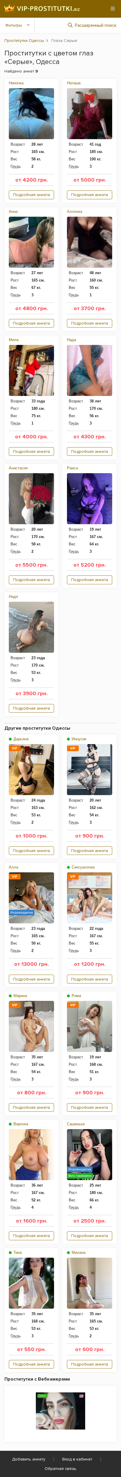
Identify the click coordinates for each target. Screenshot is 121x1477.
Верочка (20, 1124)
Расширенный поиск (96, 25)
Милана (77, 1252)
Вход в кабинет (77, 1459)
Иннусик (78, 739)
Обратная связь (60, 1468)
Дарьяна (20, 739)
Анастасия (18, 468)
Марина (19, 996)
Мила (14, 340)
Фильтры (13, 25)
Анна (13, 211)
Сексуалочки (82, 867)
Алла (13, 867)
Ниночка (16, 83)
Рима (75, 996)
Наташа (73, 83)
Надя (13, 596)
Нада (71, 340)
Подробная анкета (31, 194)
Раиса (72, 468)
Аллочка (74, 211)
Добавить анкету (28, 1459)
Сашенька (76, 1124)
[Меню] (112, 8)
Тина (17, 1252)
